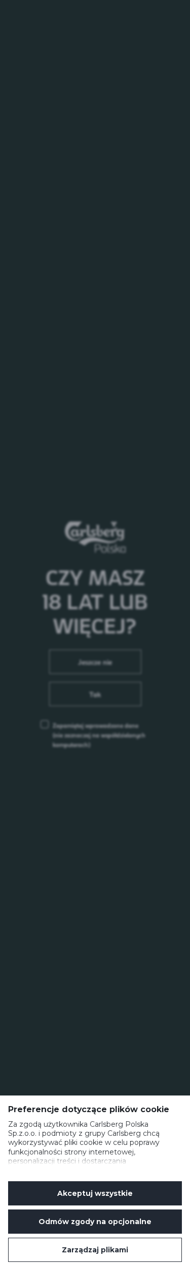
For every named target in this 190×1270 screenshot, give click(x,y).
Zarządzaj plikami (95, 1249)
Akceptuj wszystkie (95, 1193)
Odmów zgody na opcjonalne (95, 1221)
